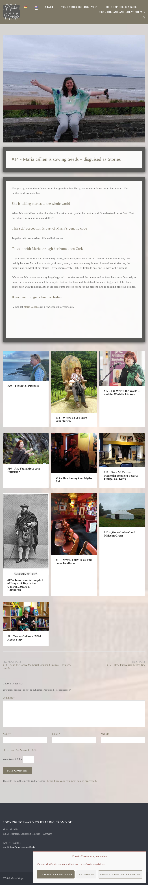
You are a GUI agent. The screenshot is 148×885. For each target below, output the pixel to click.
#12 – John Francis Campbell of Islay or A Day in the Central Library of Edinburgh (25, 585)
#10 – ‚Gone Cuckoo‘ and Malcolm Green (119, 534)
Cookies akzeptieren (56, 874)
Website (105, 734)
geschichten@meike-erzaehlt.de (19, 847)
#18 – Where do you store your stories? (71, 419)
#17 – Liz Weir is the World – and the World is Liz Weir (122, 392)
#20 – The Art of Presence (23, 385)
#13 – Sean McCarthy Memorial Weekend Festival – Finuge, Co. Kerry (122, 475)
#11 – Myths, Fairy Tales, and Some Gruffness (74, 561)
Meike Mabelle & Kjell (122, 7)
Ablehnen (86, 874)
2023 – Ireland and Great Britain (122, 12)
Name (7, 734)
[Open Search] (143, 17)
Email (56, 734)
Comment (9, 697)
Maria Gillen (31, 306)
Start (49, 7)
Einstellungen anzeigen (120, 874)
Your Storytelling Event (79, 7)
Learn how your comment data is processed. (72, 780)
